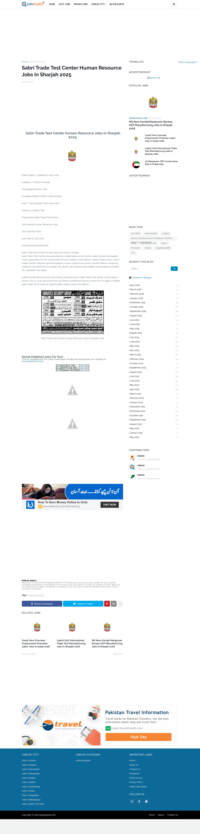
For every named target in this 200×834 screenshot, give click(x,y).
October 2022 (154, 415)
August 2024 (154, 333)
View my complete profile (148, 459)
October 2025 (154, 307)
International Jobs (37, 62)
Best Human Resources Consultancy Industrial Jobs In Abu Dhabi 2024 (151, 238)
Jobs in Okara (28, 791)
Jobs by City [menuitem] (98, 4)
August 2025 (154, 315)
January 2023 (154, 402)
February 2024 (154, 359)
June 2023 (154, 381)
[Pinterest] (107, 604)
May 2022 (154, 428)
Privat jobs (135, 248)
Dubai (133, 243)
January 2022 (154, 433)
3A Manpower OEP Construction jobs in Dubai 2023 (161, 163)
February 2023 (154, 398)
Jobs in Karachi (29, 765)
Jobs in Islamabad (30, 769)
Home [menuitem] (52, 4)
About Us (133, 765)
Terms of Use (135, 778)
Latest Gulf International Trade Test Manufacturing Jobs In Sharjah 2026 (71, 643)
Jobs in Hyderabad (31, 786)
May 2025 (154, 328)
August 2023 (154, 372)
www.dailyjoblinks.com (32, 361)
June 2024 (154, 341)
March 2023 (154, 394)
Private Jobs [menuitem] (81, 4)
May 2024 (154, 346)
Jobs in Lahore (29, 760)
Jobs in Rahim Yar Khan (33, 804)
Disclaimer (134, 773)
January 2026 (154, 298)
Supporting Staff (162, 248)
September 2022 (154, 420)
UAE (133, 253)
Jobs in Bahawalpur (31, 799)
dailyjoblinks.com (47, 815)
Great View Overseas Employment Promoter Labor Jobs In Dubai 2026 (36, 643)
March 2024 (154, 354)
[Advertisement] (100, 32)
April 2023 (154, 389)
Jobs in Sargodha (30, 795)
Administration (151, 233)
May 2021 (154, 437)
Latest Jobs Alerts (138, 786)
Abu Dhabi (135, 233)
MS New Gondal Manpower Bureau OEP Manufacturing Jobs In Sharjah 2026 (107, 643)
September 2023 (154, 367)
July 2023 (154, 376)
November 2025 (154, 302)
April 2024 (154, 350)
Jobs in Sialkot (29, 782)
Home (24, 62)
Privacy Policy (136, 782)
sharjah (148, 248)
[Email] (114, 604)
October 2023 (154, 363)
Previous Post (29, 654)
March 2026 (154, 289)
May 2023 (154, 385)
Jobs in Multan (29, 778)
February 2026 (154, 294)
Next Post (117, 654)
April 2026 (154, 285)
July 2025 (154, 320)
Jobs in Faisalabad (31, 773)
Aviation (165, 233)
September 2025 (154, 311)
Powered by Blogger (142, 277)
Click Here (84, 365)
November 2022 (154, 411)
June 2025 (154, 324)
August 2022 (154, 424)
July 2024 (154, 337)
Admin (141, 455)
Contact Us (134, 769)
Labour (164, 243)
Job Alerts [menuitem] (118, 4)
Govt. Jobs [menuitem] (64, 4)
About (161, 815)
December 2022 (154, 406)
